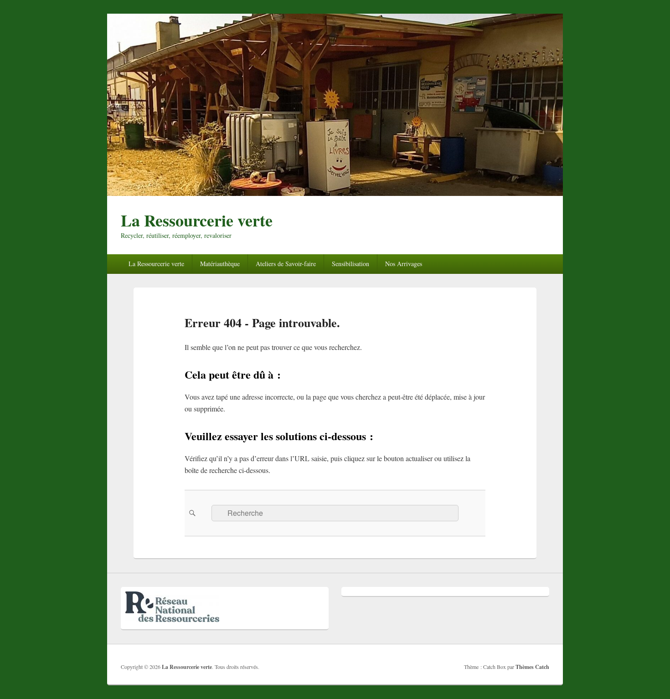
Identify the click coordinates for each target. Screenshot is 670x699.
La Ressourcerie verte (197, 220)
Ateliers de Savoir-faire (286, 263)
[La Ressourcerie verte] (335, 193)
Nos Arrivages (403, 263)
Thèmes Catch (532, 667)
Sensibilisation (350, 263)
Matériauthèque (220, 263)
